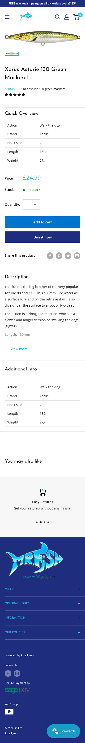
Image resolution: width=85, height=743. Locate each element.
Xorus (10, 89)
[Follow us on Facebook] (8, 673)
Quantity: (12, 204)
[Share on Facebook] (50, 255)
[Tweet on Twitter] (68, 255)
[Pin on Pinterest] (59, 255)
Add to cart (42, 222)
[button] (15, 94)
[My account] (66, 17)
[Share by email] (77, 255)
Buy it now (43, 237)
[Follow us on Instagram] (17, 673)
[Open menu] (7, 17)
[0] (76, 17)
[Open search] (57, 17)
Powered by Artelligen (19, 655)
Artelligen (11, 733)
